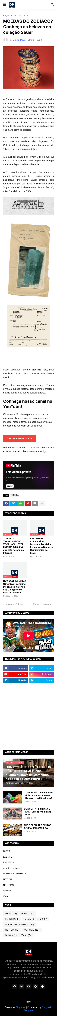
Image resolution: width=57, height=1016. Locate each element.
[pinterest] (42, 986)
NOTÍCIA (23, 15)
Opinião (7, 890)
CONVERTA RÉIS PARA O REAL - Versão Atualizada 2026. (37, 811)
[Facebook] (6, 503)
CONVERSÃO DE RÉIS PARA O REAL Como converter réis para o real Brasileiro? (38, 795)
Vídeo (6, 896)
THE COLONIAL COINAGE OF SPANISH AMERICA (37, 826)
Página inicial (9, 15)
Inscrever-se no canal (19, 438)
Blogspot (20, 1007)
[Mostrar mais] (42, 503)
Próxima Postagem (42, 604)
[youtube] (28, 986)
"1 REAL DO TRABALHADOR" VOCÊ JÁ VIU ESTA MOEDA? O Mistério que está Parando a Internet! (13, 545)
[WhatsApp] (20, 503)
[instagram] (35, 986)
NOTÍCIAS (8, 885)
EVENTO (7, 857)
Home (28, 1001)
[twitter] (21, 986)
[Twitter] (13, 503)
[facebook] (14, 986)
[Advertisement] (28, 716)
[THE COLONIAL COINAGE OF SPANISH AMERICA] (12, 830)
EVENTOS (8, 862)
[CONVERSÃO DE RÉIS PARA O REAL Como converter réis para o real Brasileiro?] (12, 797)
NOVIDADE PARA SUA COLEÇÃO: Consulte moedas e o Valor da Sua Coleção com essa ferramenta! (14, 587)
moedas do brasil (11, 868)
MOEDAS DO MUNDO (14, 873)
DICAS (6, 851)
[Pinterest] (28, 503)
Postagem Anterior (14, 604)
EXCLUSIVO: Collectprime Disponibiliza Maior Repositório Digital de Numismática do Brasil (41, 545)
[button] (4, 4)
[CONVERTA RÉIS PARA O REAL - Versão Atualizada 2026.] (12, 813)
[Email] (35, 503)
